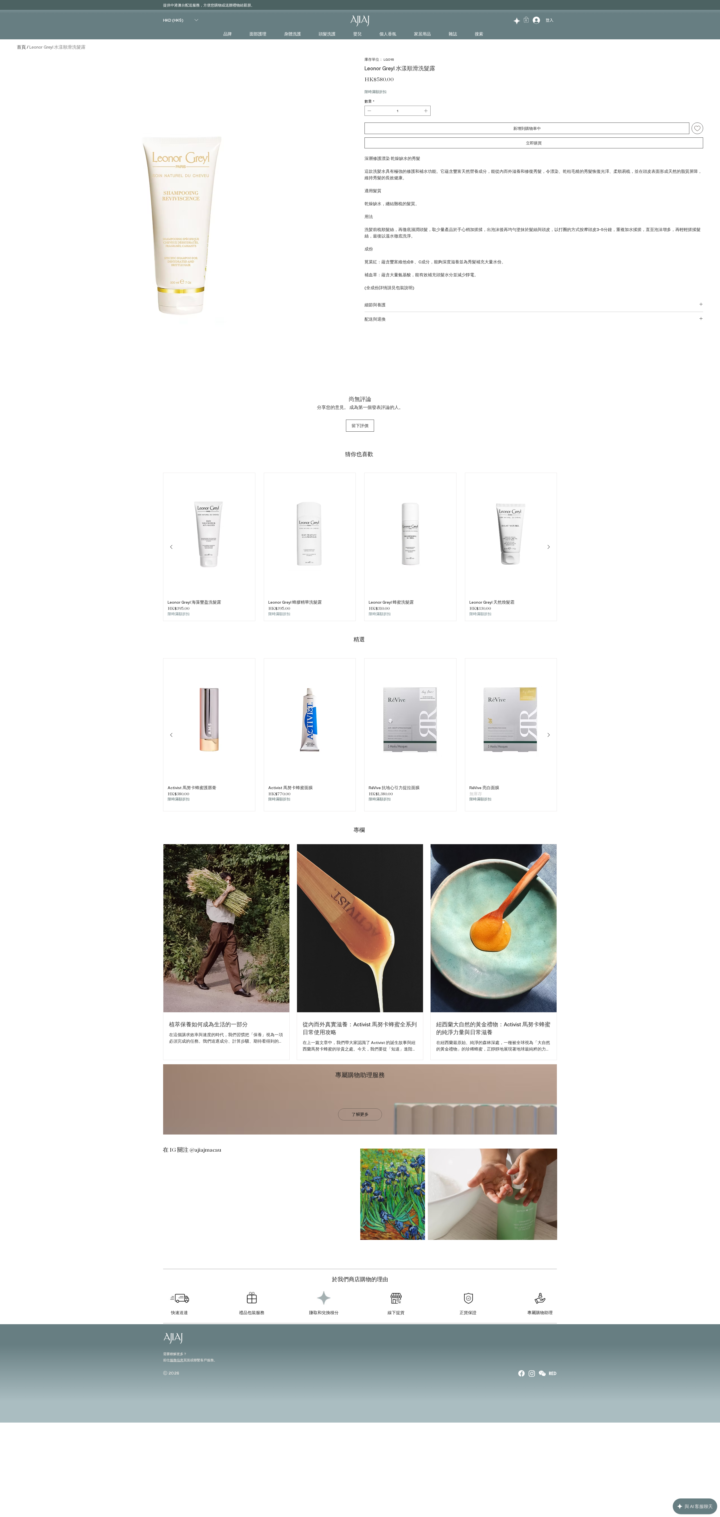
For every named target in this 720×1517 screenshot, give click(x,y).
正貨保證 (468, 1312)
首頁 (21, 47)
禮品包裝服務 (251, 1312)
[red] (552, 1373)
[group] (360, 547)
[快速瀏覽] (209, 534)
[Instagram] (532, 1373)
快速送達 (179, 1312)
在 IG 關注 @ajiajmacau (192, 1150)
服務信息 (176, 1360)
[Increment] (426, 111)
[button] (180, 20)
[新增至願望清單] (697, 128)
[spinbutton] (397, 111)
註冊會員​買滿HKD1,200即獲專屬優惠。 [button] (198, 5)
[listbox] (180, 20)
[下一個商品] (548, 547)
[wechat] (542, 1373)
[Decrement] (368, 111)
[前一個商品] (171, 547)
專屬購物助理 (540, 1312)
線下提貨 (396, 1312)
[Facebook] (521, 1373)
